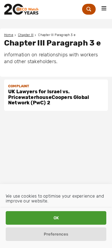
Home (8, 35)
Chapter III (25, 35)
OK (56, 217)
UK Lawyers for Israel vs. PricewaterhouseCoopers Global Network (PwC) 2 (48, 97)
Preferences (56, 234)
